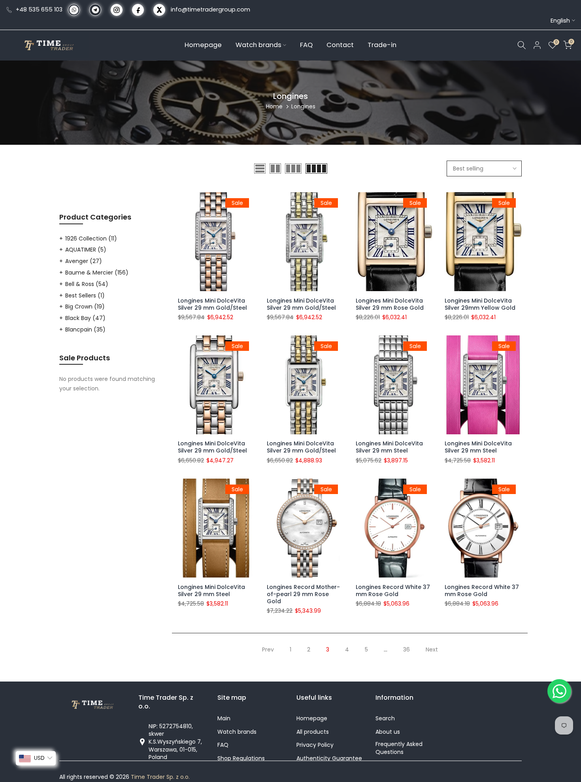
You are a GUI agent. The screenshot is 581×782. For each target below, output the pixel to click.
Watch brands (258, 44)
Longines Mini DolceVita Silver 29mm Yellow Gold (480, 304)
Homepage (203, 44)
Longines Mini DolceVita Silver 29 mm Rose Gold (390, 304)
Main (223, 718)
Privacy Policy (315, 745)
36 (406, 649)
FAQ (306, 44)
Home (274, 106)
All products (312, 732)
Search (385, 718)
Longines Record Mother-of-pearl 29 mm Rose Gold (303, 594)
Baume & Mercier (96, 272)
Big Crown (85, 307)
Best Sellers (85, 295)
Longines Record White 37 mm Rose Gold (393, 590)
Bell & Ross (86, 284)
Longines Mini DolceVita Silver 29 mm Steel (389, 447)
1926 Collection (91, 238)
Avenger (83, 261)
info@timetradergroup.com (210, 9)
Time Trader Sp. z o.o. (160, 777)
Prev (268, 649)
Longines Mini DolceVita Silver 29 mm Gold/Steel (212, 304)
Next (432, 649)
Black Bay (85, 318)
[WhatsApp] (559, 691)
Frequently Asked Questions (399, 748)
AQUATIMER (85, 250)
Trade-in (382, 44)
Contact (340, 44)
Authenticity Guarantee (329, 758)
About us (387, 732)
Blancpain (85, 329)
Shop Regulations (241, 758)
